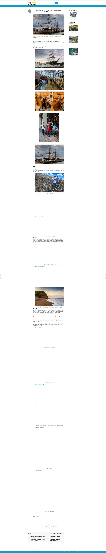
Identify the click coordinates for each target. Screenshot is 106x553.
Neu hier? (32, 0)
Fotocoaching (40, 0)
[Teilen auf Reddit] (51, 526)
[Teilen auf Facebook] (42, 526)
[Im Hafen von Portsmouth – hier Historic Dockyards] (48, 24)
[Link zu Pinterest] (77, 551)
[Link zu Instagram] (75, 551)
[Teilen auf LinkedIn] (49, 526)
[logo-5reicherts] (32, 3)
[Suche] (77, 3)
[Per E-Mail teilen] (54, 526)
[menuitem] (29, 0)
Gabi (49, 521)
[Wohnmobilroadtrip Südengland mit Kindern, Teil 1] (0, 276)
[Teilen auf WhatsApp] (44, 526)
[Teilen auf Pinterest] (46, 526)
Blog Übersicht (30, 6)
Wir (34, 0)
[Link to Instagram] (56, 526)
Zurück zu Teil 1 (35, 516)
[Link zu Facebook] (76, 551)
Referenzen (37, 0)
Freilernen (29, 0)
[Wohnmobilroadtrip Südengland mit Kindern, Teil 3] (105, 276)
